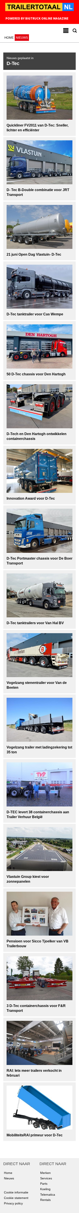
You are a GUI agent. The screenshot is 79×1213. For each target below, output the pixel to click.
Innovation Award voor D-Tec (31, 498)
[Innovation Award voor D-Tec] (39, 470)
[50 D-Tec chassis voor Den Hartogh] (39, 346)
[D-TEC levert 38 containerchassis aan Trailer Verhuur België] (39, 784)
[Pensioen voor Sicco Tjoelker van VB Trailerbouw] (39, 913)
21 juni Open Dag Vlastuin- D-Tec (34, 254)
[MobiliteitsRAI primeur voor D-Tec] (39, 1107)
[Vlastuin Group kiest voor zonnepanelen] (39, 848)
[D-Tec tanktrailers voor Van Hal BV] (39, 595)
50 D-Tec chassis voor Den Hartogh (36, 374)
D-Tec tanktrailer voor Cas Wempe (35, 314)
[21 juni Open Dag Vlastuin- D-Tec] (39, 226)
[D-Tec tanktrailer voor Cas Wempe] (39, 286)
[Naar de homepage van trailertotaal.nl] (39, 7)
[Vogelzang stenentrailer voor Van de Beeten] (39, 655)
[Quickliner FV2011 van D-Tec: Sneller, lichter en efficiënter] (39, 97)
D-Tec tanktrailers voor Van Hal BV (35, 623)
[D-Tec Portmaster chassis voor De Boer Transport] (39, 530)
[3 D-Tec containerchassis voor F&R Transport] (39, 978)
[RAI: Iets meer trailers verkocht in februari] (39, 1042)
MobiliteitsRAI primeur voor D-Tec (35, 1135)
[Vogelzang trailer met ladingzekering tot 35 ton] (39, 719)
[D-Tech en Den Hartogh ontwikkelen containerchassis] (39, 406)
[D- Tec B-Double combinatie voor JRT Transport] (39, 162)
